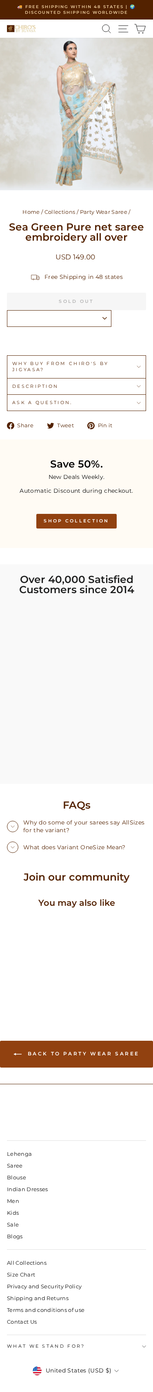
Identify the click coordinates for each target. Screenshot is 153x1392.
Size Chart (21, 1275)
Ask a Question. (42, 402)
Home (31, 212)
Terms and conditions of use (45, 1310)
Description (35, 386)
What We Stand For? (46, 1346)
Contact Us (22, 1322)
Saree (15, 1166)
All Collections (27, 1263)
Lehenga (19, 1154)
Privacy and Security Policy (44, 1286)
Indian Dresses (27, 1189)
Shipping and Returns (38, 1298)
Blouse (16, 1177)
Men (13, 1201)
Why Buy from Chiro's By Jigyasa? (60, 366)
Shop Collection (76, 521)
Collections (59, 212)
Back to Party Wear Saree (82, 1054)
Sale (13, 1225)
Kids (13, 1213)
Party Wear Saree (104, 212)
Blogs (15, 1236)
